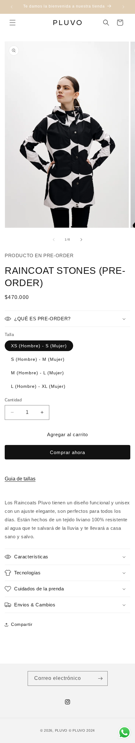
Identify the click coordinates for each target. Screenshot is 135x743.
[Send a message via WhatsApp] (124, 732)
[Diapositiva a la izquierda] (54, 240)
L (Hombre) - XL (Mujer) (38, 386)
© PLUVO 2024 (82, 730)
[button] (12, 23)
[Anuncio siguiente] (123, 7)
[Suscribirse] (100, 678)
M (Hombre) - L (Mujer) (37, 372)
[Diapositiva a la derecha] (81, 240)
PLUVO (61, 730)
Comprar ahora (67, 452)
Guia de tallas (20, 478)
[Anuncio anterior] (12, 7)
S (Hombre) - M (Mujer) (38, 359)
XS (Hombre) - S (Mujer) (39, 345)
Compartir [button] (21, 624)
